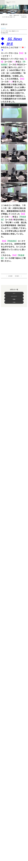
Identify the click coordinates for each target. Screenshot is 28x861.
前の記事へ (10, 276)
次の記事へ (17, 276)
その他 (14, 302)
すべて (14, 293)
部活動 (14, 299)
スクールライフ (14, 296)
